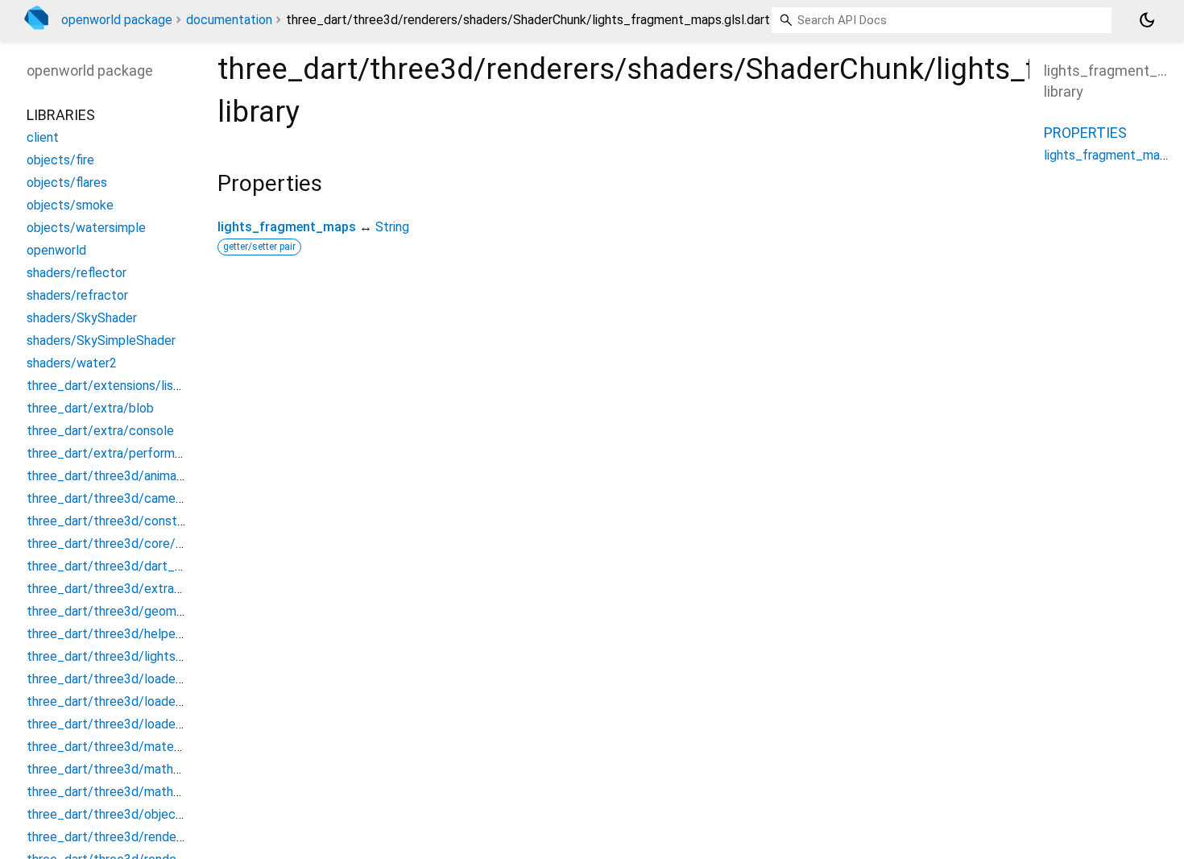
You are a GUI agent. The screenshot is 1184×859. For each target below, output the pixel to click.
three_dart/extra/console (100, 430)
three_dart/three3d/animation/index (130, 475)
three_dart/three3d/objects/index (125, 814)
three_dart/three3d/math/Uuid (115, 791)
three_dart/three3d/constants (114, 521)
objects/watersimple (86, 227)
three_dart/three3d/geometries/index (136, 611)
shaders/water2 (72, 363)
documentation (229, 19)
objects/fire (60, 160)
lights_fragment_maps (286, 226)
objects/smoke (70, 205)
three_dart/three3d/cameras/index (127, 498)
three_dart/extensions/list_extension (134, 385)
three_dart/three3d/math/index (118, 769)
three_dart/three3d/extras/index (121, 588)
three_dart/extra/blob (90, 408)
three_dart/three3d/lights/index (119, 656)
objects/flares (67, 182)
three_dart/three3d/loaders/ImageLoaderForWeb (169, 701)
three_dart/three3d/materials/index (129, 746)
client (43, 137)
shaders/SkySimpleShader (101, 340)
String (392, 226)
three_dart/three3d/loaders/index (124, 724)
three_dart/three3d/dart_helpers (122, 566)
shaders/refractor (77, 295)
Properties (1085, 132)
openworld (56, 250)
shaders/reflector (76, 272)
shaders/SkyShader (82, 318)
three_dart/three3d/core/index (116, 543)
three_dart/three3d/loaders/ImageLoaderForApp (167, 679)
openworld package (116, 19)
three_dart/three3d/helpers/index (124, 633)
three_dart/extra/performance (114, 453)
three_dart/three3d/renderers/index (130, 836)
